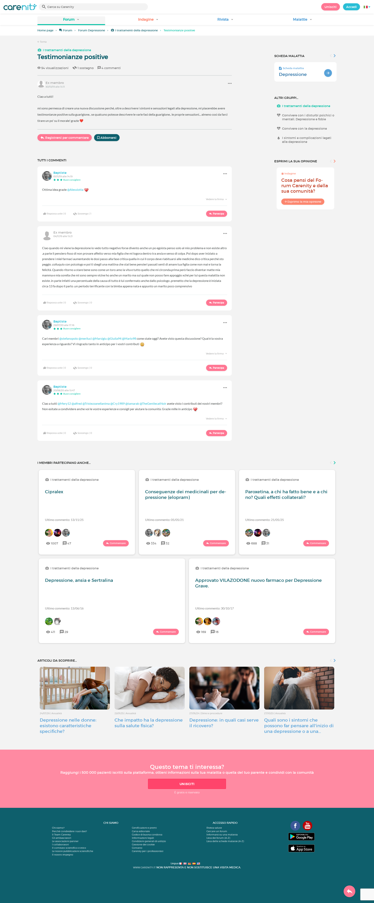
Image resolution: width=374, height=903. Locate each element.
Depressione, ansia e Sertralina (79, 580)
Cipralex (54, 491)
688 (254, 543)
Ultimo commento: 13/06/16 (64, 608)
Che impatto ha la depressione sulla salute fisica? (149, 722)
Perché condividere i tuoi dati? (69, 831)
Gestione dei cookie (143, 844)
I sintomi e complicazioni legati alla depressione (306, 140)
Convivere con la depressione (304, 128)
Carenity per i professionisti (147, 851)
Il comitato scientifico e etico (69, 847)
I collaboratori (60, 844)
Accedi (351, 7)
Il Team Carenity (61, 834)
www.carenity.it (144, 867)
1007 (54, 543)
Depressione (293, 74)
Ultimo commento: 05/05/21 (164, 519)
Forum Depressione (91, 30)
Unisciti (331, 7)
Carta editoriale (141, 831)
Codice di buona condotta (147, 834)
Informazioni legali (143, 837)
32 (167, 543)
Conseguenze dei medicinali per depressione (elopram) (185, 494)
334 (153, 543)
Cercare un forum (216, 831)
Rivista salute (214, 827)
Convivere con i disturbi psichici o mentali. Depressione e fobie (308, 117)
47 (69, 543)
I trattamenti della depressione (136, 30)
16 (217, 632)
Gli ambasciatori (61, 837)
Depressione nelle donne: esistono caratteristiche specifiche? (68, 725)
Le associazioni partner (65, 841)
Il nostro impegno (62, 854)
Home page (45, 30)
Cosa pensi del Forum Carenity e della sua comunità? (304, 185)
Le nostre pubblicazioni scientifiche (72, 851)
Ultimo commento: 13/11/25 (64, 519)
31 (267, 543)
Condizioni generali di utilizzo (149, 841)
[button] (71, 20)
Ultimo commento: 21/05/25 (264, 519)
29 (66, 632)
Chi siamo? (58, 827)
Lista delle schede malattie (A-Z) (225, 841)
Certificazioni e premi (144, 827)
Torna (43, 41)
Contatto (137, 847)
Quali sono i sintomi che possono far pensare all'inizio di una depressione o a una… (299, 725)
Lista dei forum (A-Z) (218, 837)
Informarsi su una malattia (222, 834)
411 (53, 632)
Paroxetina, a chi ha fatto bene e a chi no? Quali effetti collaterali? (286, 494)
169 (203, 632)
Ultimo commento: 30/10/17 (214, 608)
